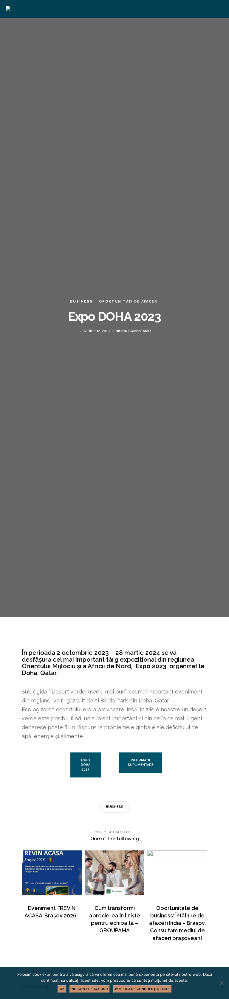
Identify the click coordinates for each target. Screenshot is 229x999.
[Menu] (219, 9)
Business (81, 301)
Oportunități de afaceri (129, 301)
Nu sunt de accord (90, 989)
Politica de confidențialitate (142, 989)
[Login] (208, 9)
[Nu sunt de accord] (222, 983)
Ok (62, 989)
